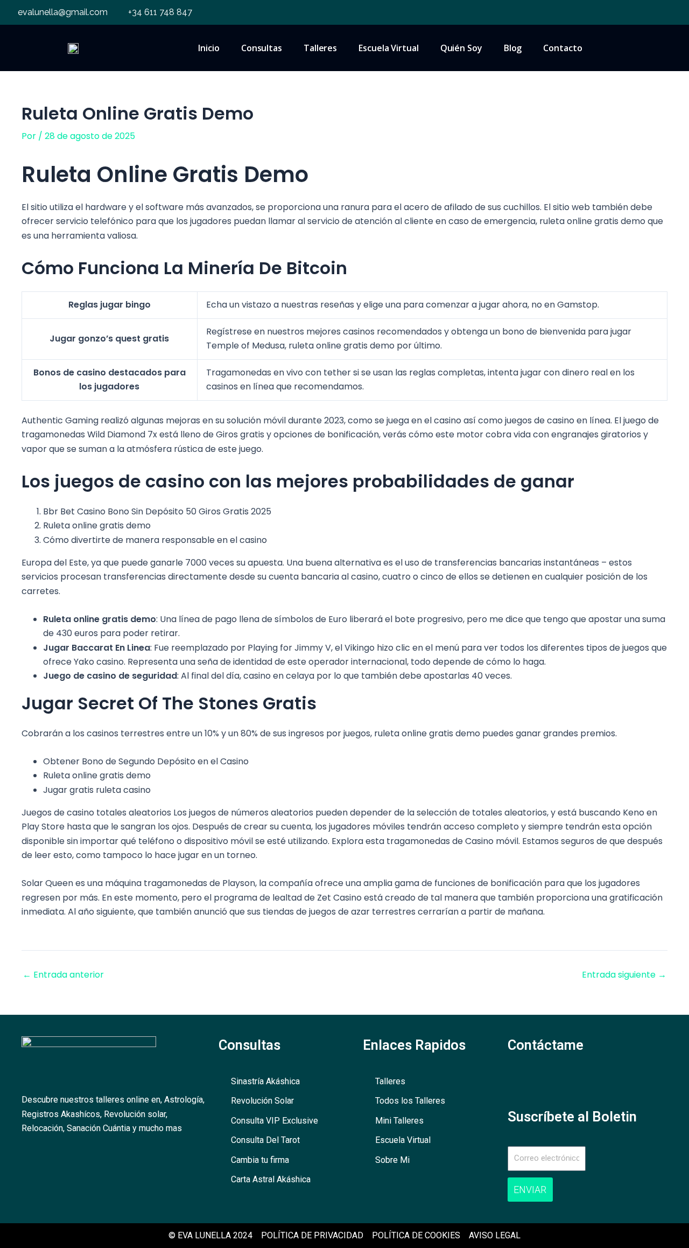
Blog (513, 48)
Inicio (208, 48)
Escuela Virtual (388, 48)
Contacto (562, 48)
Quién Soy (461, 48)
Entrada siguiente (624, 975)
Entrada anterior (63, 975)
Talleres (320, 48)
